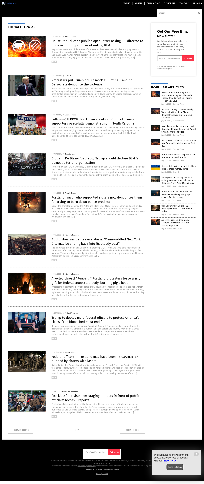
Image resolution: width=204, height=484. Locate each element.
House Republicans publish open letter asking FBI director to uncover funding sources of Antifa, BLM (97, 43)
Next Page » (132, 430)
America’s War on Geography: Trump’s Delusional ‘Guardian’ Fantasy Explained (175, 223)
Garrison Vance (178, 104)
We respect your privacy (87, 466)
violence (184, 3)
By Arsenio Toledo (69, 37)
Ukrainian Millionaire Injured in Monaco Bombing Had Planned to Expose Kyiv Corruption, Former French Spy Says (177, 96)
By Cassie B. (67, 76)
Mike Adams (177, 229)
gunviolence (153, 3)
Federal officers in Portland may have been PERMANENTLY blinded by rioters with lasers (95, 359)
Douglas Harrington (180, 186)
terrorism (169, 3)
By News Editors (69, 154)
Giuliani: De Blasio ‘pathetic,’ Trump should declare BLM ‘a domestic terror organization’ (95, 160)
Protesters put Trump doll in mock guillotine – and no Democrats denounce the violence (92, 82)
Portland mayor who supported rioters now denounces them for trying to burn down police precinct (97, 199)
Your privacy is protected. (166, 66)
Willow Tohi (177, 200)
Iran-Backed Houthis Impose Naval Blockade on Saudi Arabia (178, 156)
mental (138, 3)
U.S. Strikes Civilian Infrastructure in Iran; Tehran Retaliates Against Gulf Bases (178, 143)
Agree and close (175, 467)
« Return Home (21, 430)
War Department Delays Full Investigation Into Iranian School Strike (177, 209)
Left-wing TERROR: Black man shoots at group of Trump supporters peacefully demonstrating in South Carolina (93, 121)
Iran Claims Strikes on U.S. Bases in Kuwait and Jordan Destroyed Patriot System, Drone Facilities (178, 129)
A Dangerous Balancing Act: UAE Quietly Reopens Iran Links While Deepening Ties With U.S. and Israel (178, 180)
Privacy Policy (102, 474)
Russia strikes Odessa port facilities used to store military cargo (178, 167)
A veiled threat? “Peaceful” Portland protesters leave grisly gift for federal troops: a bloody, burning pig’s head (96, 280)
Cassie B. (176, 172)
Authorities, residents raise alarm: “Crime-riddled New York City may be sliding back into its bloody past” (96, 241)
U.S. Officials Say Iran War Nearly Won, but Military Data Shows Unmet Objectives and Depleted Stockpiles (177, 113)
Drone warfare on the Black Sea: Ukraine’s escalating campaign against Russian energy (176, 194)
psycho (126, 3)
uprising (197, 3)
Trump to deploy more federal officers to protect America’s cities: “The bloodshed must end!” (95, 320)
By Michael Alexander (71, 235)
